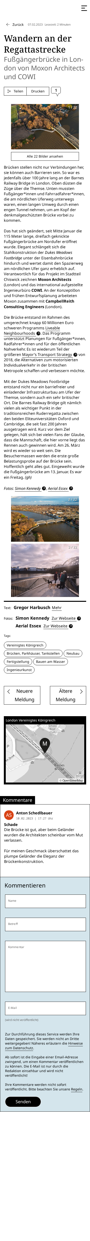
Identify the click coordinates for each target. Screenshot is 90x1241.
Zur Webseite (64, 618)
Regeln (76, 1089)
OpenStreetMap (72, 780)
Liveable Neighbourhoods (32, 331)
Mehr (57, 607)
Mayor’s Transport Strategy (47, 354)
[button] (45, 745)
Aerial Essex (58, 488)
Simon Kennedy (28, 488)
